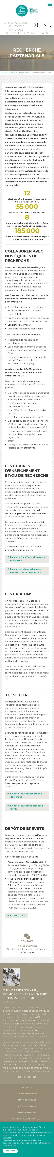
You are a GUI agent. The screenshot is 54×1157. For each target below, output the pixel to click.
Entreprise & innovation (19, 73)
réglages (7, 1138)
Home (4, 73)
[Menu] (50, 4)
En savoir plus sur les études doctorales (26, 795)
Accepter (10, 1151)
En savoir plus (17, 915)
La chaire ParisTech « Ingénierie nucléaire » (28, 559)
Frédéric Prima (28, 945)
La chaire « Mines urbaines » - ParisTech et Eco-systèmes (26, 571)
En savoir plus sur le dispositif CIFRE (26, 807)
